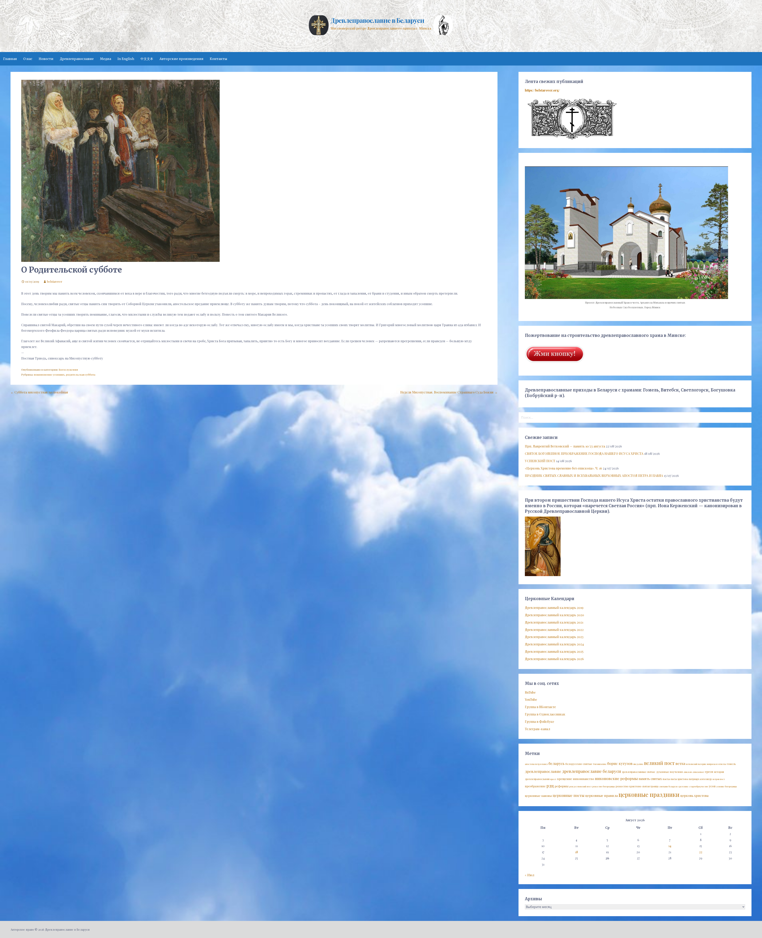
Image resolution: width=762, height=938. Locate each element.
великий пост (659, 763)
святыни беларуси (668, 786)
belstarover (54, 281)
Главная (10, 59)
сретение (683, 786)
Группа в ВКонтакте (540, 707)
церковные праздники (649, 794)
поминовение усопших (49, 374)
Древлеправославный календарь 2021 (554, 622)
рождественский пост (580, 786)
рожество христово (628, 786)
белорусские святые (578, 763)
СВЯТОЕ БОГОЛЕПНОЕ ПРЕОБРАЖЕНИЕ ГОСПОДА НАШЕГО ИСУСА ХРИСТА (584, 453)
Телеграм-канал (537, 729)
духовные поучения (669, 771)
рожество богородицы (603, 786)
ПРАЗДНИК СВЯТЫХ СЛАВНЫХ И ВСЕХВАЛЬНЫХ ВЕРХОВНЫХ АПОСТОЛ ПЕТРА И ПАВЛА (594, 475)
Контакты (218, 59)
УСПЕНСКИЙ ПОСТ (540, 461)
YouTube (531, 699)
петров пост (719, 779)
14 (669, 846)
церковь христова (694, 795)
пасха (666, 779)
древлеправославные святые (638, 771)
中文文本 (146, 59)
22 (700, 852)
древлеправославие (543, 771)
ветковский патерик (696, 764)
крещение (564, 779)
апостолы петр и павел (536, 764)
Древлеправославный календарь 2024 (554, 644)
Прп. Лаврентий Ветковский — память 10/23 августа (565, 446)
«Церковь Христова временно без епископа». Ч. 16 (563, 468)
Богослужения (68, 369)
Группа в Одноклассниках (545, 714)
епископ (688, 771)
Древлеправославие (77, 59)
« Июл (529, 875)
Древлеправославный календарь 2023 (554, 637)
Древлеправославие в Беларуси (377, 20)
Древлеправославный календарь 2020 (554, 615)
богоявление (599, 764)
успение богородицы (726, 786)
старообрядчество (698, 786)
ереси (709, 772)
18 (576, 852)
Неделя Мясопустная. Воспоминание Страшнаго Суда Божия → (448, 392)
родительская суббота (80, 374)
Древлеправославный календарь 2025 (554, 651)
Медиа (105, 59)
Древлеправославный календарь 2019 (554, 607)
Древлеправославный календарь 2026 (554, 659)
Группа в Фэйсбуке (539, 721)
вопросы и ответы (716, 764)
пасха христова (679, 779)
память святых (650, 778)
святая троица (650, 786)
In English (125, 59)
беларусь (556, 763)
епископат (698, 771)
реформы (562, 786)
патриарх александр (700, 779)
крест (553, 779)
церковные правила (601, 795)
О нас (27, 59)
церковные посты (568, 795)
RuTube (530, 692)
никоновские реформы (616, 778)
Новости (46, 59)
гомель (731, 763)
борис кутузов (620, 763)
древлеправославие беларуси (591, 771)
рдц (550, 785)
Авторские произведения (181, 59)
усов (712, 786)
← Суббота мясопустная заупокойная (39, 392)
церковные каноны (538, 796)
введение (638, 764)
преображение (535, 786)
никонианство (583, 779)
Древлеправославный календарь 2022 (554, 630)
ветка (680, 763)
